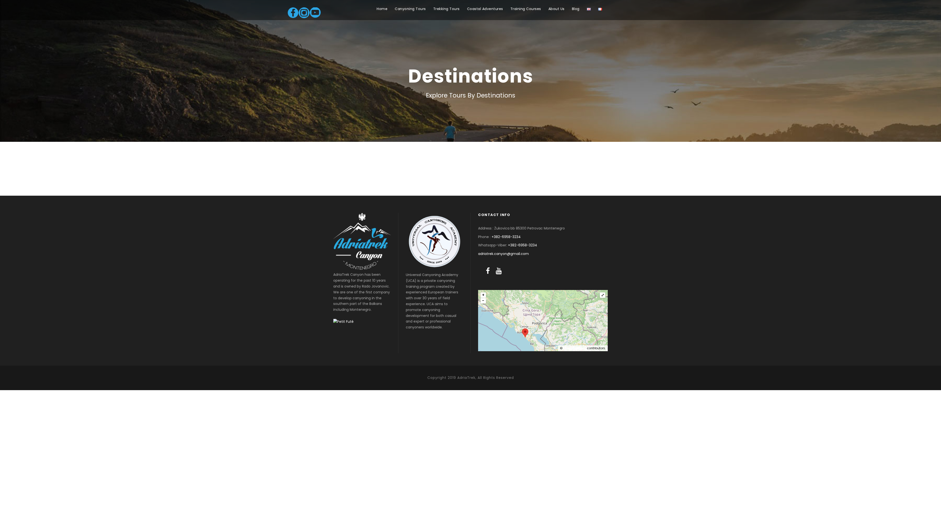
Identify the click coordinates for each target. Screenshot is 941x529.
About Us (556, 8)
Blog (576, 8)
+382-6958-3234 (506, 236)
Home (382, 8)
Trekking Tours (446, 8)
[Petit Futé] (343, 321)
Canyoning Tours (410, 8)
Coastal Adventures (485, 8)
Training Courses (525, 8)
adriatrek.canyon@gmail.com (503, 253)
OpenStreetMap (574, 348)
